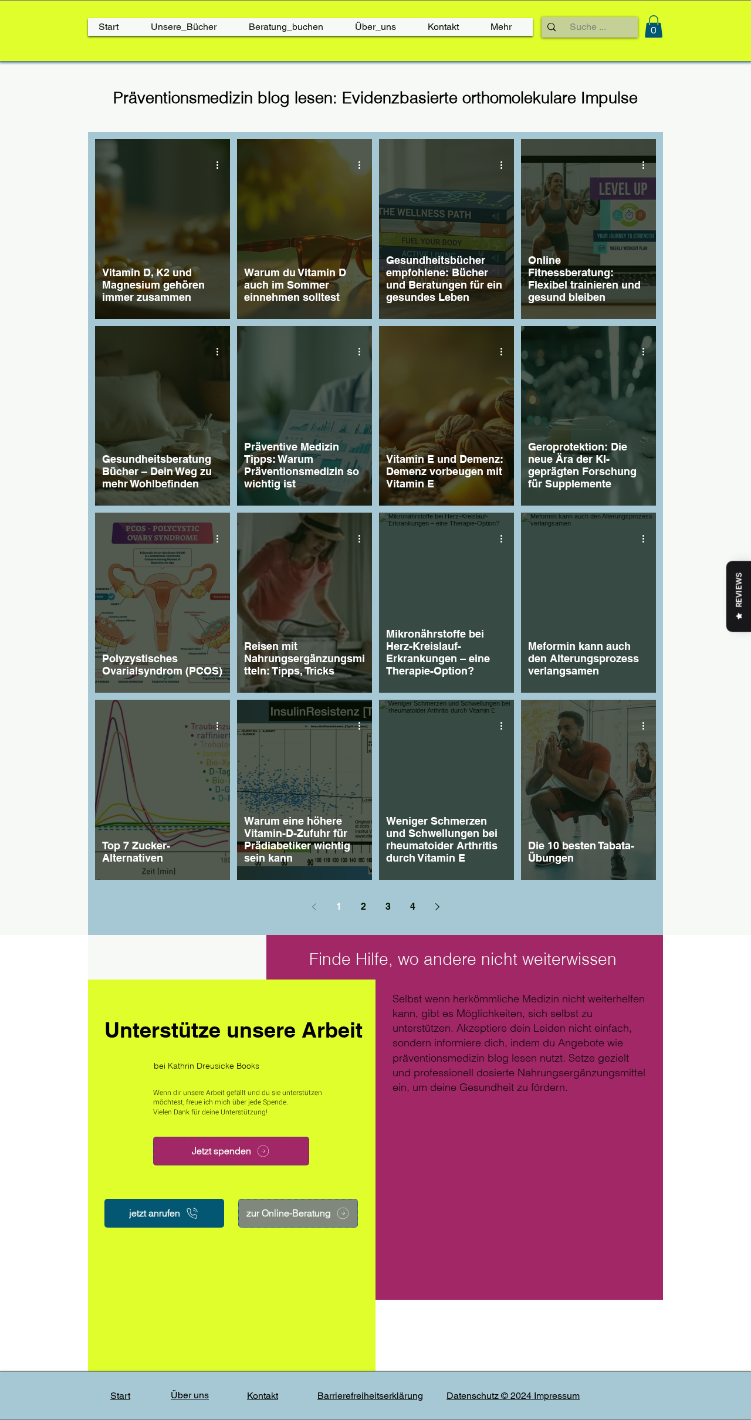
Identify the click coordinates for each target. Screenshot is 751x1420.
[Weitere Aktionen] (221, 165)
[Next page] (437, 906)
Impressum (557, 1395)
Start (120, 1395)
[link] (653, 26)
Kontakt (262, 1395)
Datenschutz (473, 1395)
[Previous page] (313, 906)
